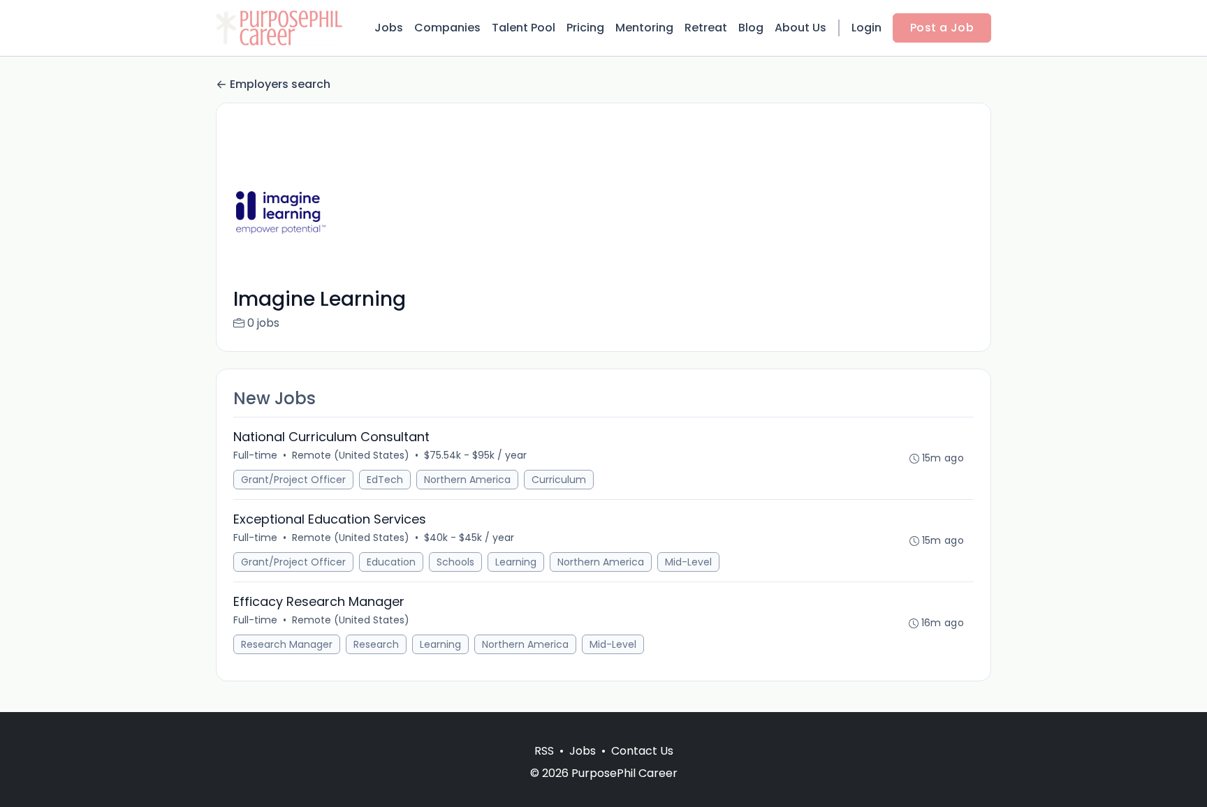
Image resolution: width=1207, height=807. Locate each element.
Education (391, 562)
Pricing (585, 28)
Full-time (255, 455)
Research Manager (286, 644)
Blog (750, 28)
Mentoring (644, 28)
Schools (455, 562)
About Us (800, 28)
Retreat (706, 28)
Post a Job (942, 28)
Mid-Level (688, 562)
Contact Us (642, 751)
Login (866, 28)
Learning (515, 562)
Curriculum (559, 480)
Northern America (467, 480)
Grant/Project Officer (293, 480)
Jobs (388, 28)
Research (376, 644)
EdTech (385, 480)
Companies (447, 28)
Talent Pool (523, 28)
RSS (544, 751)
